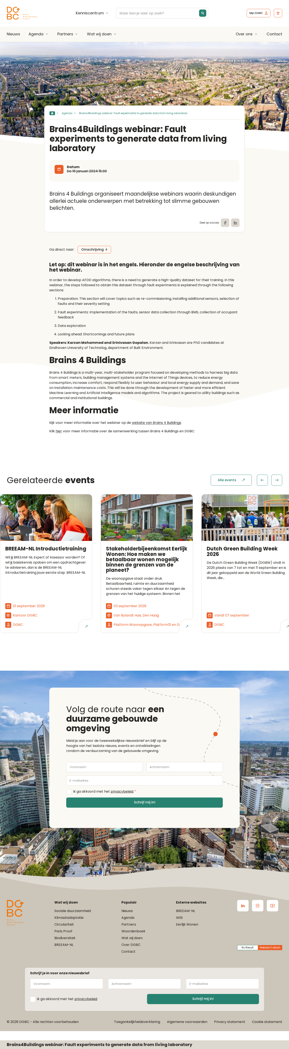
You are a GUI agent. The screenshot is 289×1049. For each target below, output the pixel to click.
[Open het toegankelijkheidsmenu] (278, 13)
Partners (65, 34)
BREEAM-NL (63, 944)
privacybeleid (122, 791)
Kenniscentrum (90, 13)
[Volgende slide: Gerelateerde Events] (276, 480)
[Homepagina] (52, 113)
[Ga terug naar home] (22, 13)
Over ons (244, 34)
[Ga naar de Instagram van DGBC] (257, 905)
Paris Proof (63, 931)
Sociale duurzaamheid (72, 910)
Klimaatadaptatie (69, 917)
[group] (269, 480)
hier (59, 431)
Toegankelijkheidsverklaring (137, 1021)
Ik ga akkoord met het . (104, 791)
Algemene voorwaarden (187, 1021)
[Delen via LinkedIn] (235, 222)
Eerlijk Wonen (187, 924)
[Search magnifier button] (202, 13)
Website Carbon (270, 947)
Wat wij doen (99, 34)
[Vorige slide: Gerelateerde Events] (262, 480)
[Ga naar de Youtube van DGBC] (272, 905)
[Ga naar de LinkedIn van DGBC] (243, 905)
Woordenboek (133, 931)
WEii (179, 917)
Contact (274, 34)
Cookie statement (267, 1021)
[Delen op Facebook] (225, 222)
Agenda (36, 34)
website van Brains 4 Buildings (156, 422)
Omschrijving (92, 249)
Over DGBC (130, 944)
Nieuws (13, 34)
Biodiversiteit (65, 938)
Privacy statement (229, 1021)
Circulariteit (64, 924)
